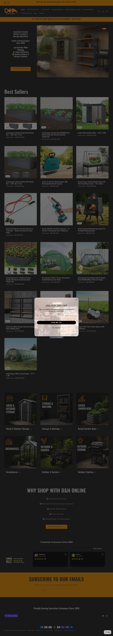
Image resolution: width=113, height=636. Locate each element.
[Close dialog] (77, 299)
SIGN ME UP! (56, 322)
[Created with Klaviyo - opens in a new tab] (56, 337)
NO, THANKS (56, 327)
